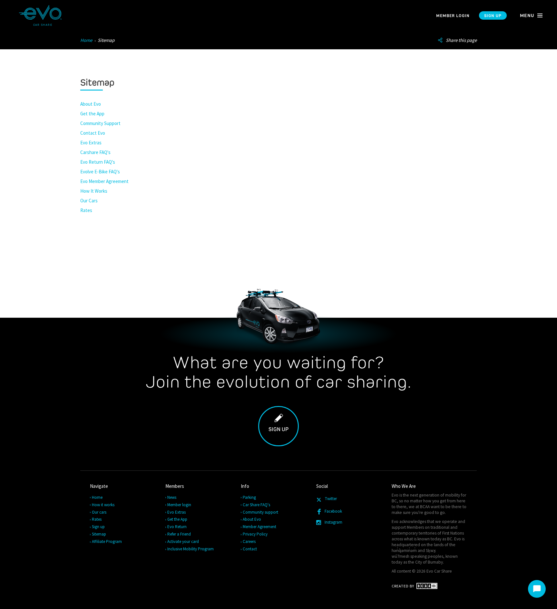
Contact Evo (92, 133)
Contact (250, 549)
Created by (403, 586)
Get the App (92, 114)
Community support (260, 512)
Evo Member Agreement (104, 181)
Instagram (333, 522)
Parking (249, 497)
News (172, 497)
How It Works (93, 191)
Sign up (493, 15)
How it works (103, 505)
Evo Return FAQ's (97, 162)
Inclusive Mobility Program (191, 549)
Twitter (330, 498)
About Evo (90, 104)
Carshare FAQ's (95, 152)
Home (86, 40)
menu (527, 15)
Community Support (100, 123)
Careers (249, 541)
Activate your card (183, 541)
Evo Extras (91, 143)
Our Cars (89, 201)
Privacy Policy (255, 534)
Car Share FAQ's (256, 505)
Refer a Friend (179, 534)
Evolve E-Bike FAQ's (100, 172)
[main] (278, 251)
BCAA (425, 506)
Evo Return (177, 526)
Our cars (99, 512)
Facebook (333, 511)
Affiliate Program (107, 541)
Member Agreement (259, 526)
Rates (86, 210)
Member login (453, 15)
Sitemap (99, 534)
